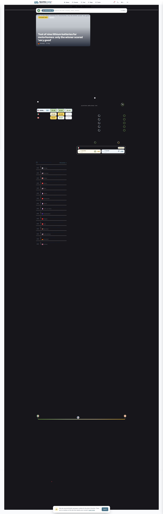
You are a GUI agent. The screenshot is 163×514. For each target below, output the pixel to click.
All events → (63, 163)
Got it (105, 509)
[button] (123, 10)
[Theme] (117, 2)
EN (122, 2)
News (67, 2)
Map (91, 2)
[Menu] (127, 2)
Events (76, 2)
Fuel (84, 2)
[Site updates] (114, 2)
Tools (99, 2)
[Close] (53, 10)
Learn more (92, 510)
